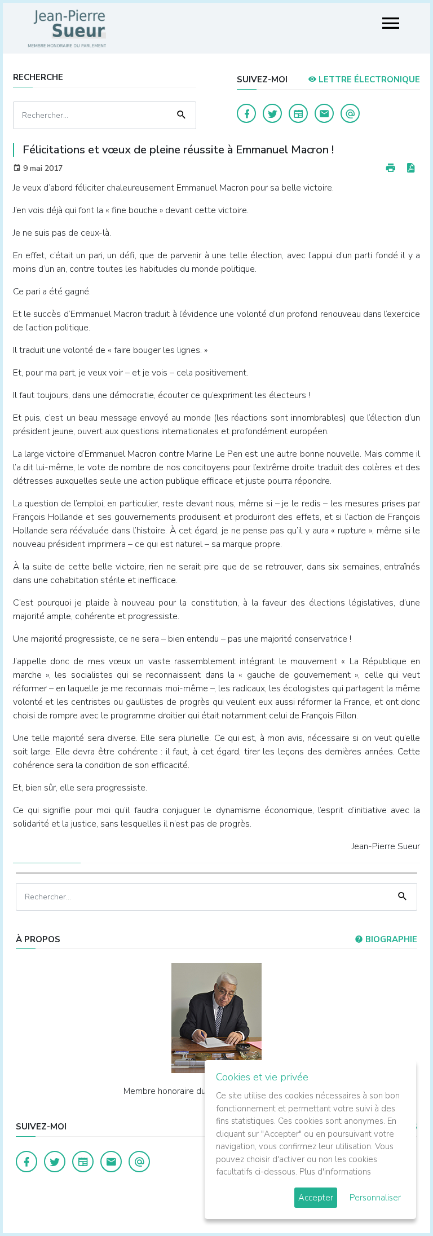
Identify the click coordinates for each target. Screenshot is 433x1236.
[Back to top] (398, 1201)
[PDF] (410, 168)
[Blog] (298, 113)
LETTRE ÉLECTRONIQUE (368, 79)
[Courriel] (350, 113)
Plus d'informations (335, 1171)
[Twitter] (272, 113)
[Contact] (324, 113)
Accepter (315, 1197)
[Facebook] (246, 113)
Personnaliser (375, 1197)
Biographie (390, 939)
